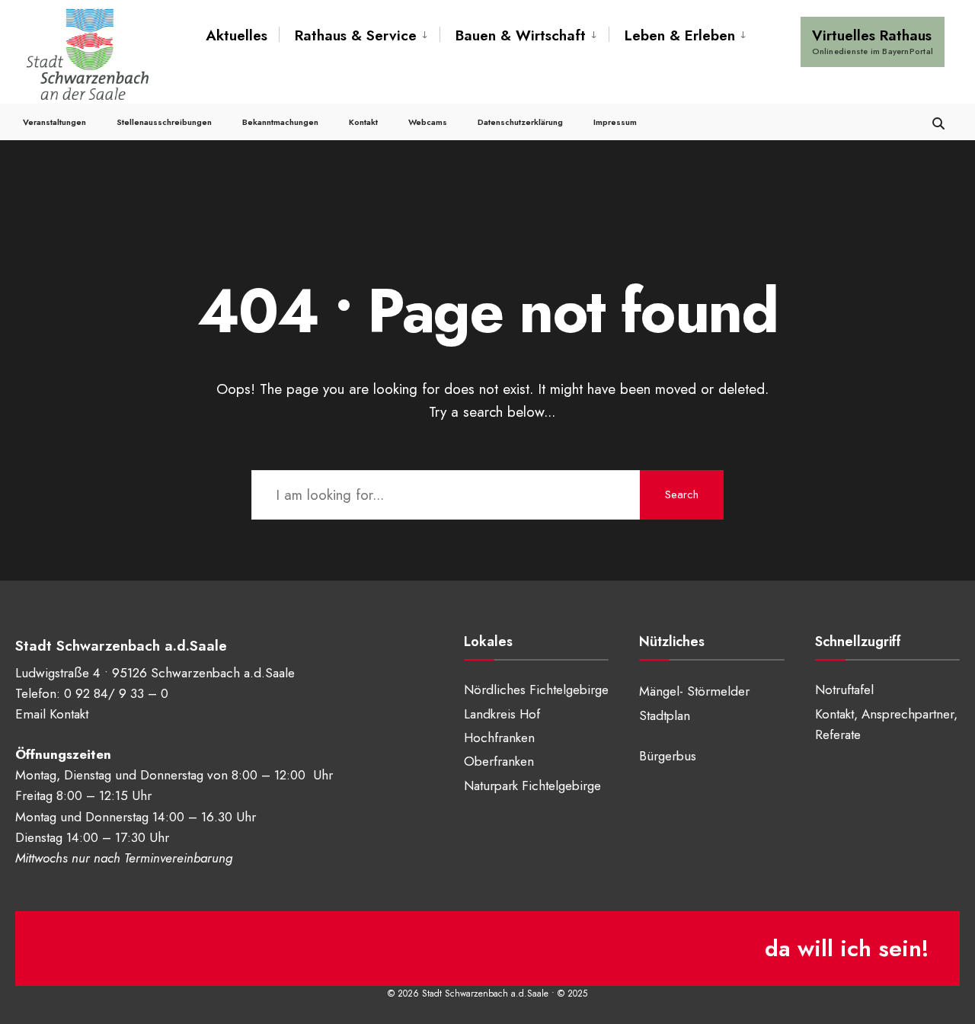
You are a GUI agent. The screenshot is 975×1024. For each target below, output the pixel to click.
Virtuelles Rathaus (872, 41)
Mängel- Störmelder (694, 691)
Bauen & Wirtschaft (521, 35)
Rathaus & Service (356, 35)
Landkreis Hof (502, 714)
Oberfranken (499, 761)
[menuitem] (359, 35)
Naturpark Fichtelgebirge (532, 785)
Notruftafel (844, 689)
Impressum (615, 122)
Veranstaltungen (54, 122)
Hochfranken (499, 737)
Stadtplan (664, 715)
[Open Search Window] (938, 121)
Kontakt (363, 122)
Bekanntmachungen (280, 122)
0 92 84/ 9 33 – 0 (116, 693)
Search (681, 494)
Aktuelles (236, 35)
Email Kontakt (51, 714)
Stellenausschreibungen (164, 122)
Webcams (427, 122)
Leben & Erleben (680, 35)
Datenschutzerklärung (520, 122)
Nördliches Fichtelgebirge (536, 689)
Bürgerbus (667, 756)
